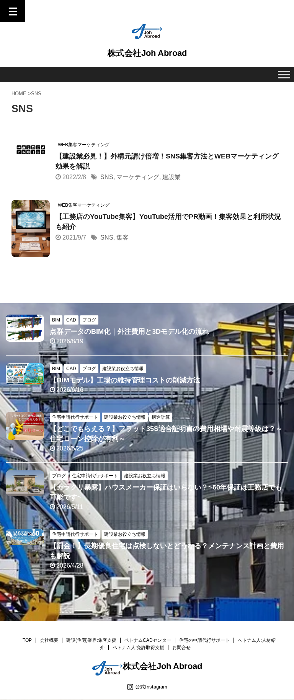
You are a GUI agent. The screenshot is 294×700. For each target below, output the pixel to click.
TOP (27, 640)
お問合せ (181, 647)
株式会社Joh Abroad (147, 53)
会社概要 (49, 640)
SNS (106, 177)
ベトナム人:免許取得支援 (138, 647)
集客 (122, 237)
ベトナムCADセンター (147, 640)
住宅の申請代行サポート (204, 640)
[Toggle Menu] (284, 74)
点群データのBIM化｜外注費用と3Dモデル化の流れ (129, 331)
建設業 (171, 177)
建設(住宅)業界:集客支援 (91, 640)
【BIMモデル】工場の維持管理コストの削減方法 (125, 380)
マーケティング (137, 177)
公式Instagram (151, 687)
